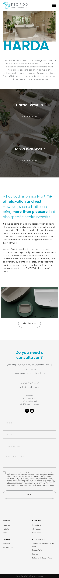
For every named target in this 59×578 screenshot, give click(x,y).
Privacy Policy (37, 550)
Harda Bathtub (29, 105)
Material (6, 529)
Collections (36, 525)
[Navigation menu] (54, 5)
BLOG (5, 533)
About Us (6, 525)
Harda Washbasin (29, 149)
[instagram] (32, 411)
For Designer (8, 548)
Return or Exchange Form (42, 558)
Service (35, 554)
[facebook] (27, 411)
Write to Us (7, 544)
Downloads (36, 533)
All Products (36, 529)
